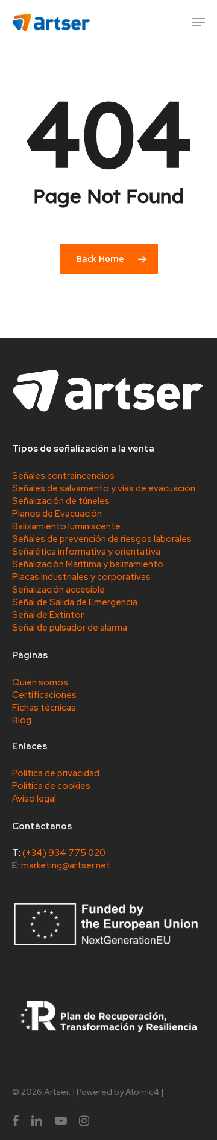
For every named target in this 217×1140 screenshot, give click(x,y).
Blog (21, 720)
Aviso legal (34, 799)
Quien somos (40, 682)
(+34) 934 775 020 (63, 853)
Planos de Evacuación (57, 514)
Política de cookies (51, 786)
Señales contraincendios (63, 476)
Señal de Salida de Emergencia (74, 602)
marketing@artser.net (65, 865)
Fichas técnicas (44, 708)
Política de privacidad (55, 773)
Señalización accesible (58, 590)
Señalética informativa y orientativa (86, 552)
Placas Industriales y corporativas (81, 577)
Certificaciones (44, 695)
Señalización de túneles (61, 501)
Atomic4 (142, 1091)
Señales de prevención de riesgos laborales (102, 539)
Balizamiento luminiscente (66, 526)
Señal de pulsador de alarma (69, 627)
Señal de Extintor (48, 615)
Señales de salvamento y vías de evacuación (103, 488)
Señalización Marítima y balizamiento (87, 564)
